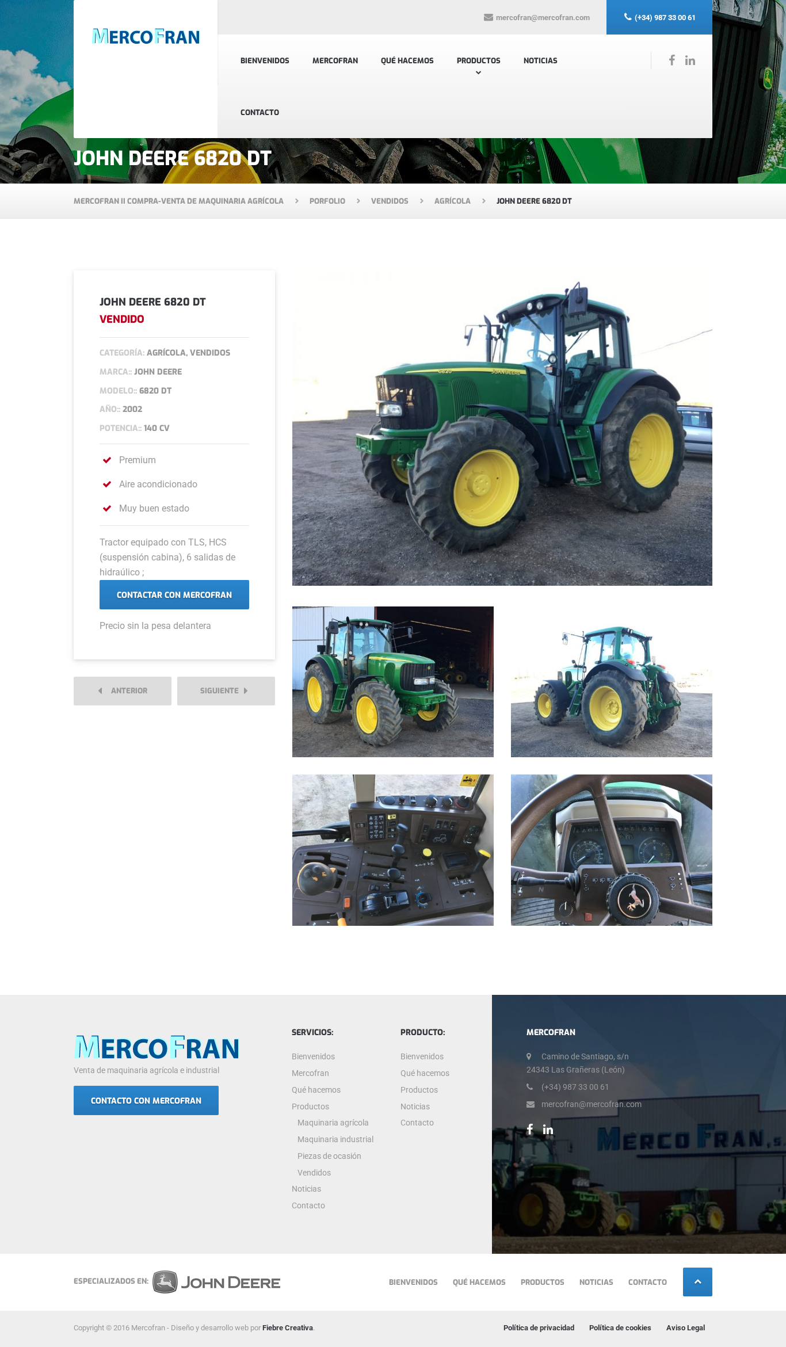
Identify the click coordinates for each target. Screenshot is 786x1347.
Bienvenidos (265, 61)
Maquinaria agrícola (333, 1122)
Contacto (260, 112)
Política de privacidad (538, 1327)
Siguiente (222, 691)
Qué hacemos (407, 61)
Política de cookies (620, 1327)
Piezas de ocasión (329, 1156)
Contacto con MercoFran (146, 1101)
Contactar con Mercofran (174, 595)
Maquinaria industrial (335, 1139)
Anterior (126, 691)
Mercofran (335, 61)
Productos (479, 61)
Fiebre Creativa (287, 1327)
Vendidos (314, 1172)
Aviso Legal (685, 1327)
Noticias (541, 61)
